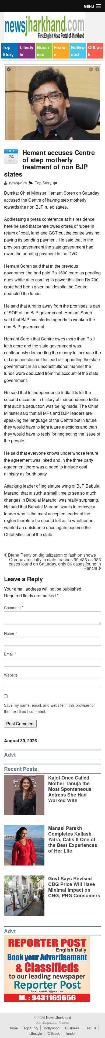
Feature (60, 50)
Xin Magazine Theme (52, 1022)
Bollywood (78, 50)
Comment (13, 607)
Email (10, 654)
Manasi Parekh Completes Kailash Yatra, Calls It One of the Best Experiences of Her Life (72, 839)
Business (43, 50)
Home (13, 1027)
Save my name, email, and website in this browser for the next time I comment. (49, 708)
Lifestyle (26, 50)
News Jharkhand (58, 1017)
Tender (70, 1033)
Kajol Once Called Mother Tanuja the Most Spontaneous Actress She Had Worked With (70, 788)
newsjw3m (17, 182)
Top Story (8, 50)
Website (11, 675)
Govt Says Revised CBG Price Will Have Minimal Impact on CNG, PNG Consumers (74, 887)
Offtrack (95, 50)
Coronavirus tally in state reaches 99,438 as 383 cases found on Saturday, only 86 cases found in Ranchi (55, 563)
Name (10, 633)
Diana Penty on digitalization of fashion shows (51, 555)
